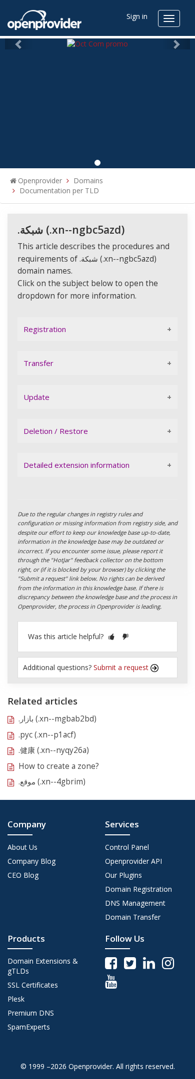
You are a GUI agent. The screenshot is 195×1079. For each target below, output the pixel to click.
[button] (112, 636)
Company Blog (32, 861)
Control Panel (127, 847)
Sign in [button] (137, 16)
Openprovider (40, 180)
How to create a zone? (58, 766)
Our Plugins (123, 875)
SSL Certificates (33, 985)
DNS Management (135, 903)
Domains (88, 180)
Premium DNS (31, 1013)
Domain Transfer (132, 917)
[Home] (45, 16)
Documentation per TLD (59, 190)
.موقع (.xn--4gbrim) (52, 781)
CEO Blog (23, 875)
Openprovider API (133, 861)
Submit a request (122, 667)
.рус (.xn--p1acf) (47, 734)
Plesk (16, 999)
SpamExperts (29, 1027)
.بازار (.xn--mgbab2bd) (57, 719)
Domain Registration (138, 889)
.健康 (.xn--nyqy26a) (53, 750)
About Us (23, 847)
